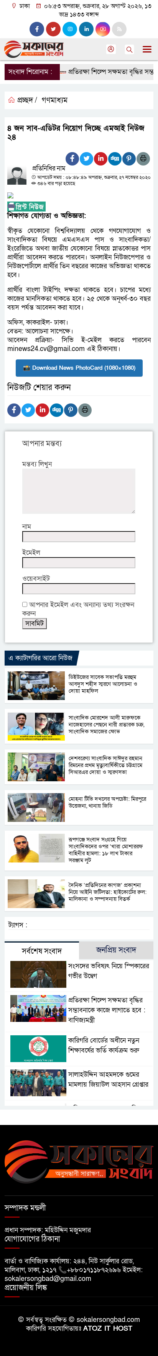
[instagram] (70, 29)
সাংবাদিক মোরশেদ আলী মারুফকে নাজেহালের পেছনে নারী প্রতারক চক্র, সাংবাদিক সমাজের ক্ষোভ (106, 724)
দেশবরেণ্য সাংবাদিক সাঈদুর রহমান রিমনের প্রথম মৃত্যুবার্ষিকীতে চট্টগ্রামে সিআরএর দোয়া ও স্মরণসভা (105, 765)
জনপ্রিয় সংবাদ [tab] (116, 950)
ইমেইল (31, 552)
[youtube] (102, 29)
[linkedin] (86, 29)
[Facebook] (72, 159)
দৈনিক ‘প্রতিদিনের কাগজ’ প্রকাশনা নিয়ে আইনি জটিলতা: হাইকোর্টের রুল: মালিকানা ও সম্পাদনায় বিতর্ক (107, 892)
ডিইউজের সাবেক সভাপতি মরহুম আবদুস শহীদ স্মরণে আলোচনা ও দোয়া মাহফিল (103, 684)
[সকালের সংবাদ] (79, 1161)
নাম (26, 526)
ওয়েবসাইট (36, 578)
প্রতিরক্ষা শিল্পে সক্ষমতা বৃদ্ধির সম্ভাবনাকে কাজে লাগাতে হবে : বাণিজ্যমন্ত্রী (106, 1010)
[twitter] (53, 29)
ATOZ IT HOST (107, 1328)
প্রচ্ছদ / (26, 100)
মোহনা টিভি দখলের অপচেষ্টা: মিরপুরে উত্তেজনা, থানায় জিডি (107, 802)
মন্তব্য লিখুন (37, 464)
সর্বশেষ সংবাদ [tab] (42, 951)
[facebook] (37, 29)
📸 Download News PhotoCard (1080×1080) (79, 368)
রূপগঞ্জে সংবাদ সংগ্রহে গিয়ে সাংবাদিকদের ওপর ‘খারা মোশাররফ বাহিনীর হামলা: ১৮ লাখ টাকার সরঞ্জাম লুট (106, 850)
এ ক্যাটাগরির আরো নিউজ (40, 658)
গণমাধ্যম (54, 100)
